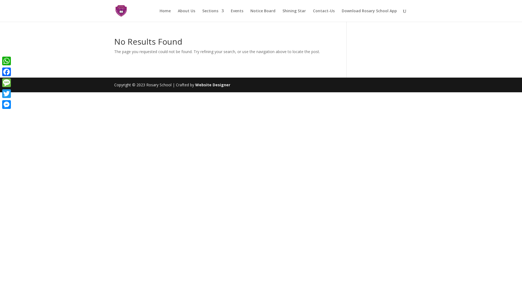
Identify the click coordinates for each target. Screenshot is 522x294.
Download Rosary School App (369, 11)
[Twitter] (6, 93)
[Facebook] (6, 71)
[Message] (6, 82)
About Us (186, 11)
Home (165, 11)
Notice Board (262, 11)
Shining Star (294, 11)
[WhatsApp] (6, 61)
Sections (210, 11)
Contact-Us (324, 11)
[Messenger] (6, 104)
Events (237, 11)
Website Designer (212, 84)
